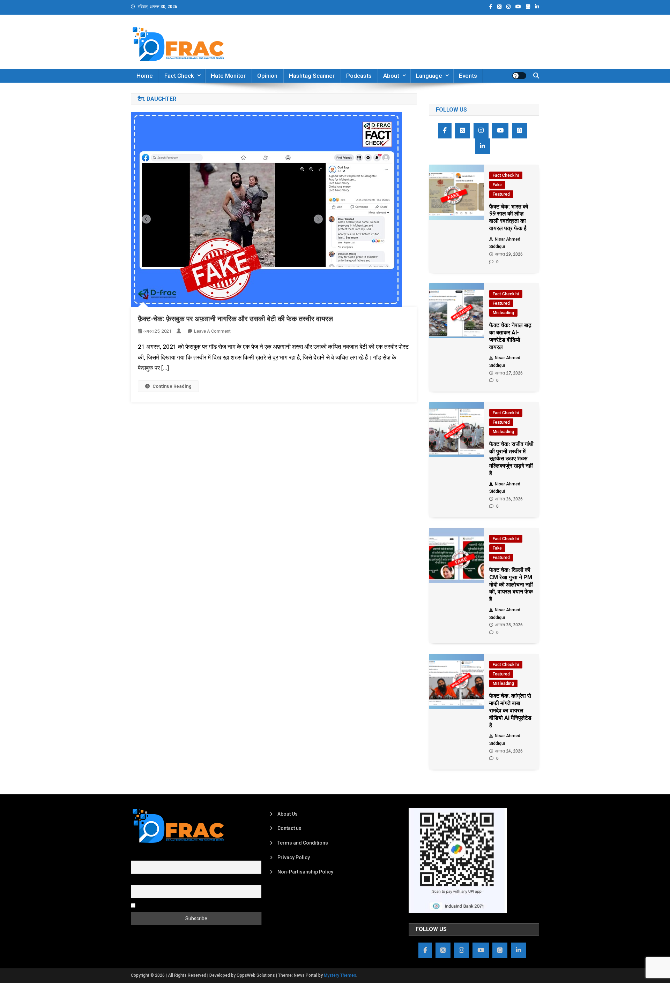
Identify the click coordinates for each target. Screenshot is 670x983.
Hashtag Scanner (312, 75)
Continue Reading (172, 386)
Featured (501, 194)
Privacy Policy (293, 857)
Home (144, 75)
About (391, 75)
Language (429, 75)
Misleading (503, 312)
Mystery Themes (340, 975)
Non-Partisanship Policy (305, 872)
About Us (287, 814)
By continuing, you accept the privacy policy (185, 905)
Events (468, 75)
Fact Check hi (506, 175)
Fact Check (179, 75)
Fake (497, 184)
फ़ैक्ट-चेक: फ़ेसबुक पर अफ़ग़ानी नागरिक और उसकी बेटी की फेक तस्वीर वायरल (235, 319)
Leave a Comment (212, 331)
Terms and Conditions (302, 843)
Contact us (289, 828)
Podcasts (359, 75)
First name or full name (156, 857)
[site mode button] (519, 75)
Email (137, 881)
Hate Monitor (228, 75)
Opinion (267, 75)
